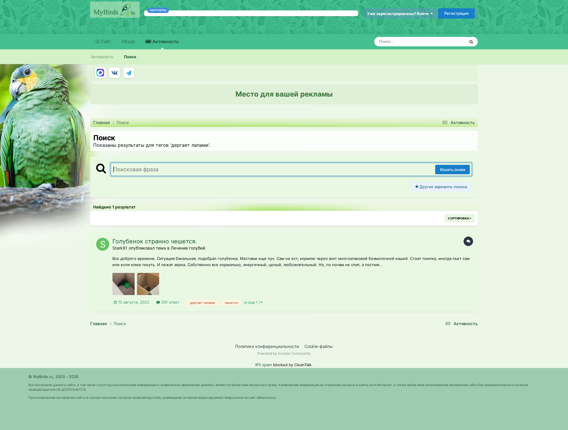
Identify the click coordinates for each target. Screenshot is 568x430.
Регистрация (456, 13)
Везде (451, 41)
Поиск (130, 56)
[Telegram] (128, 72)
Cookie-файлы (318, 346)
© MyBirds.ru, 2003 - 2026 (53, 376)
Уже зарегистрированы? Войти (398, 13)
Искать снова (452, 169)
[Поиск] (471, 41)
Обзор (128, 41)
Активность (165, 41)
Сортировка (458, 218)
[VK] (114, 72)
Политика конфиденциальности (267, 346)
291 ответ (170, 302)
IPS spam (263, 364)
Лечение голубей (188, 247)
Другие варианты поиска (442, 186)
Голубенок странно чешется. (154, 241)
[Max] (100, 72)
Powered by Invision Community (284, 353)
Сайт (105, 41)
